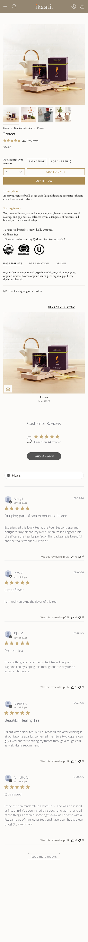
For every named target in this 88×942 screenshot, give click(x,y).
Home (6, 128)
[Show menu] (5, 6)
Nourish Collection (23, 128)
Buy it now (44, 180)
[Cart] (82, 6)
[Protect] (44, 353)
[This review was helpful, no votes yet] (72, 556)
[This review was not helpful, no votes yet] (79, 556)
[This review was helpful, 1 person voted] (72, 687)
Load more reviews (44, 856)
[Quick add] (8, 388)
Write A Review (44, 456)
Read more (25, 824)
